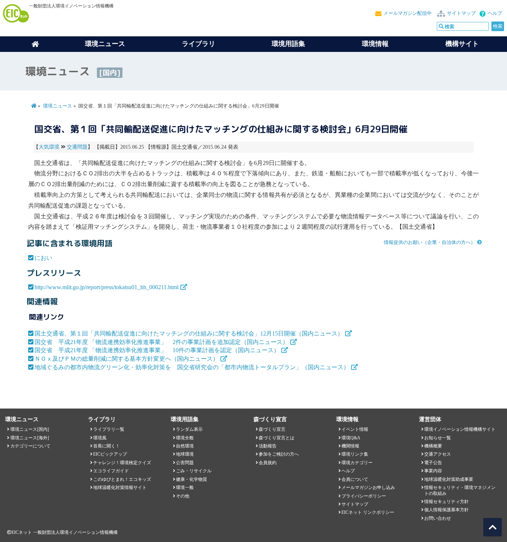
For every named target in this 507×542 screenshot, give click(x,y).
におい (43, 258)
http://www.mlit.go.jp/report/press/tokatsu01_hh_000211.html (107, 287)
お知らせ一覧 (437, 437)
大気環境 (49, 147)
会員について (354, 479)
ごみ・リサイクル (194, 470)
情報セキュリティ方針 (446, 501)
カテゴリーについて (30, 446)
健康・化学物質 (191, 479)
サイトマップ (461, 13)
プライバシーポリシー (363, 496)
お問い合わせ (437, 518)
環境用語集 (288, 43)
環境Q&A (350, 437)
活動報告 (268, 446)
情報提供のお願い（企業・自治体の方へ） (429, 242)
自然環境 (185, 446)
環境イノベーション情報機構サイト (459, 429)
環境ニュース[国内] (29, 429)
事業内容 (433, 470)
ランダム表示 (189, 429)
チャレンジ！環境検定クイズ (122, 462)
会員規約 (268, 462)
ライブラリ (198, 43)
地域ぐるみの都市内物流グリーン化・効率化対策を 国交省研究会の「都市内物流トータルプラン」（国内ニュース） (192, 367)
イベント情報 (354, 429)
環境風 (100, 437)
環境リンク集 (354, 454)
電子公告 (433, 462)
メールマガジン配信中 (407, 13)
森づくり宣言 (272, 429)
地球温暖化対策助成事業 (448, 479)
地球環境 (185, 454)
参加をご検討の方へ (279, 454)
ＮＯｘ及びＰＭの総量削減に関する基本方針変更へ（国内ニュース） (127, 359)
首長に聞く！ (106, 446)
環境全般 (185, 437)
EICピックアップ (110, 454)
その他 (182, 496)
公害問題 (185, 462)
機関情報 (350, 446)
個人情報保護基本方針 (446, 509)
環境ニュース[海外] (29, 437)
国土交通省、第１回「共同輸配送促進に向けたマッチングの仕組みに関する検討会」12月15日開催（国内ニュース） (189, 333)
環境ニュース (57, 106)
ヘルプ (495, 13)
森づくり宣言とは (276, 437)
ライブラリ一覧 (108, 429)
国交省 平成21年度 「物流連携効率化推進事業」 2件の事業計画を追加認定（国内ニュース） (161, 342)
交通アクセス (437, 454)
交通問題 (77, 147)
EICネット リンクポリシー (367, 512)
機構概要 (433, 446)
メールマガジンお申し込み (368, 487)
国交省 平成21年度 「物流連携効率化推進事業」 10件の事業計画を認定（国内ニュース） (157, 350)
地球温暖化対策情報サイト (120, 487)
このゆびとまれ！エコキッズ (122, 479)
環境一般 (185, 487)
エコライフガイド (111, 470)
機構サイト (462, 43)
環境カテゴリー (357, 462)
